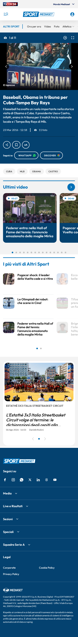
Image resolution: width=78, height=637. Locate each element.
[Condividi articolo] (7, 145)
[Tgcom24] (10, 4)
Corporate (9, 567)
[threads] (46, 480)
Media (7, 493)
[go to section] (71, 187)
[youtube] (55, 480)
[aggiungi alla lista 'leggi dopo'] (16, 145)
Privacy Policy (11, 574)
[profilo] (72, 14)
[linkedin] (38, 480)
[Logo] (39, 14)
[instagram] (13, 480)
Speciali (8, 532)
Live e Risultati (13, 506)
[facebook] (5, 480)
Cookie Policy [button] (47, 567)
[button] (39, 14)
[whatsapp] (21, 480)
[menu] (5, 14)
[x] (30, 480)
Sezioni (8, 519)
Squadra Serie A (14, 544)
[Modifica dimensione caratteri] (26, 145)
